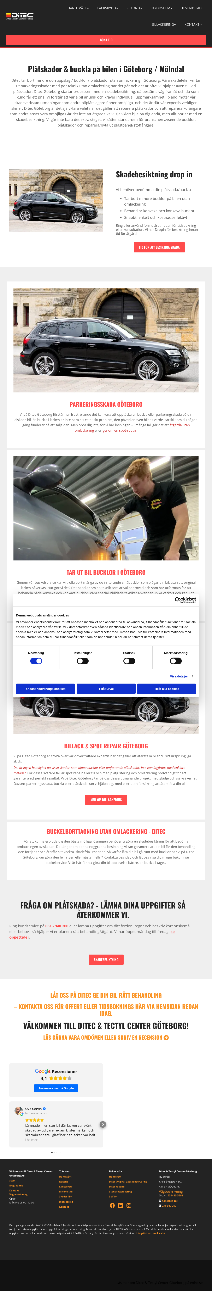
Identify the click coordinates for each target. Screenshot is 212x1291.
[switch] (83, 661)
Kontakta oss (170, 1200)
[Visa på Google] (18, 1111)
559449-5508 (175, 1195)
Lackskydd (106, 8)
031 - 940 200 (56, 925)
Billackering (163, 24)
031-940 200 (169, 1205)
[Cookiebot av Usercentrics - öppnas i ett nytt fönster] (178, 600)
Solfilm (113, 1196)
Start (12, 1180)
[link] (78, 8)
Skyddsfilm (160, 8)
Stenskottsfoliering (120, 1191)
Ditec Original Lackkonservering (128, 1181)
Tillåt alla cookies (166, 688)
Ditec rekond (116, 1186)
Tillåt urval (106, 688)
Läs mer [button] (31, 1140)
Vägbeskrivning (18, 1194)
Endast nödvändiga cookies (45, 688)
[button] (106, 40)
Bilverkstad (191, 8)
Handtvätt (77, 8)
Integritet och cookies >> (150, 1233)
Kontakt (191, 24)
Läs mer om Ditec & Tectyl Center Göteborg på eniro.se (160, 1282)
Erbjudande (16, 1185)
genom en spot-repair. (119, 430)
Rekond (133, 8)
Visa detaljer (179, 676)
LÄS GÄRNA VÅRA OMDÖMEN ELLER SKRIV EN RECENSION (106, 1037)
